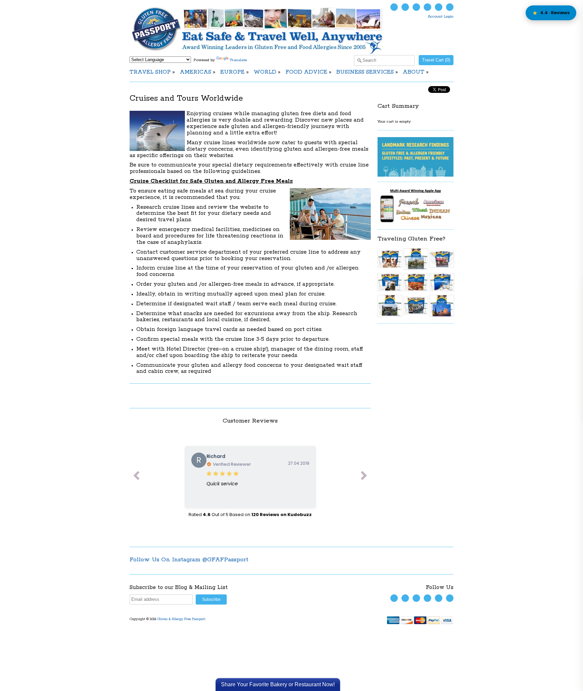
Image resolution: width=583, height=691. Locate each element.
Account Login (440, 16)
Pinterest (438, 7)
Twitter (394, 7)
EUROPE (232, 72)
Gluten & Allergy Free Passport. (182, 619)
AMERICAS (195, 72)
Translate (238, 59)
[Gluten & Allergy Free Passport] (269, 52)
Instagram (427, 7)
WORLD (265, 72)
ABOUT (413, 72)
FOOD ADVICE (306, 72)
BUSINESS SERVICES (365, 72)
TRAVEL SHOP (150, 72)
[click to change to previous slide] (136, 477)
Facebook (405, 7)
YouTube (416, 7)
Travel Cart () (436, 59)
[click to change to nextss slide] (364, 477)
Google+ (449, 7)
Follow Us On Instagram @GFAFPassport (189, 559)
